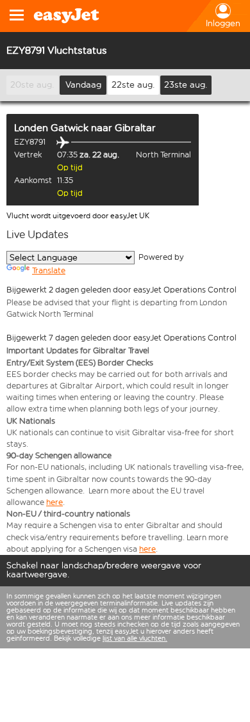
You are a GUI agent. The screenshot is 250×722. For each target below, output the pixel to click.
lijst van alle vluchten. (135, 638)
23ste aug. (186, 84)
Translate (48, 270)
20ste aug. (32, 84)
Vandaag (83, 84)
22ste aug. (133, 84)
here (54, 502)
